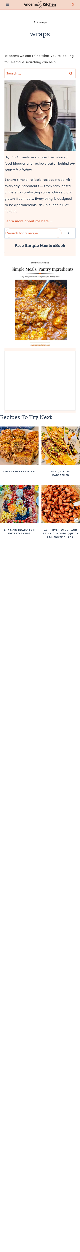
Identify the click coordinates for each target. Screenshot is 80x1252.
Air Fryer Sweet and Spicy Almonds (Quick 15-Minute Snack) (61, 533)
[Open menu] (7, 4)
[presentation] (19, 445)
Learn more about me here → (28, 221)
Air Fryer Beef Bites (19, 471)
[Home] (34, 22)
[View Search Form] (73, 4)
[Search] (69, 233)
